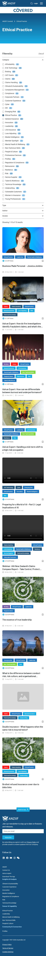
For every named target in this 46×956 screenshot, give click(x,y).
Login (36, 3)
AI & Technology (8, 487)
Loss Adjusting (22, 310)
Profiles (4, 931)
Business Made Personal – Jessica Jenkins (22, 266)
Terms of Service (7, 948)
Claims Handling (16, 306)
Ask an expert (6, 873)
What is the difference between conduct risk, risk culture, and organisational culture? (21, 676)
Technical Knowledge (10, 314)
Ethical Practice (8, 257)
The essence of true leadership (17, 619)
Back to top (22, 809)
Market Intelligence (32, 491)
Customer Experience (23, 545)
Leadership (20, 257)
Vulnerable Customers (10, 557)
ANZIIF (4, 867)
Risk (32, 310)
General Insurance (9, 310)
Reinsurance (20, 376)
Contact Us (6, 870)
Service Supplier (8, 553)
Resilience (7, 438)
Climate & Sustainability (10, 883)
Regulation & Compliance (10, 896)
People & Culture (8, 376)
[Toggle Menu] (41, 3)
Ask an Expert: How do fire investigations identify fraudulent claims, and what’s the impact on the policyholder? (21, 326)
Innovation (20, 491)
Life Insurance (22, 368)
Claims (6, 306)
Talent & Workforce (9, 380)
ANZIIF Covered (7, 21)
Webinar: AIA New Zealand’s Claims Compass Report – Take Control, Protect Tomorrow (21, 569)
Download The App (8, 876)
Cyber (18, 487)
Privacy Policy (31, 842)
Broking (6, 364)
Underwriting (23, 718)
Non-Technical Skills (28, 372)
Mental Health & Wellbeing (34, 257)
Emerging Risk (28, 487)
